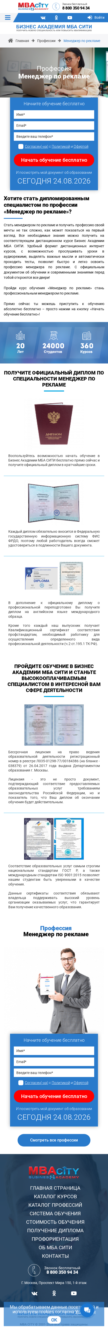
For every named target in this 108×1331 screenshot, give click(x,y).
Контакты (55, 1256)
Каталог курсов (55, 1197)
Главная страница (55, 1188)
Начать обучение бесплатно (54, 160)
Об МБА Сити (55, 1247)
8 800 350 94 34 (76, 8)
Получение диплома (55, 1231)
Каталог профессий (55, 1205)
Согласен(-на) (36, 146)
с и (56, 146)
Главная (22, 41)
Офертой (81, 146)
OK (54, 1319)
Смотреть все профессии (54, 1140)
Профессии (46, 41)
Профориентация (55, 1239)
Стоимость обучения (55, 1222)
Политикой (61, 146)
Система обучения (55, 1213)
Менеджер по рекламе (82, 41)
